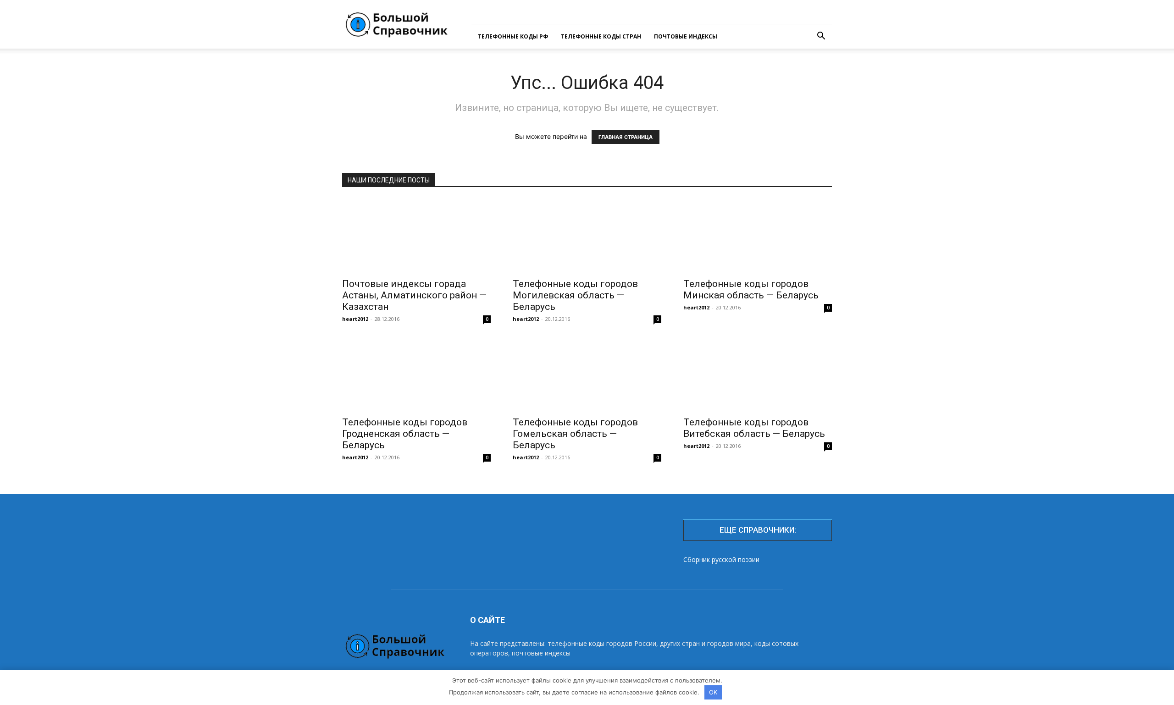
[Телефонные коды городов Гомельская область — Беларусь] (587, 374)
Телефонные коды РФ (513, 36)
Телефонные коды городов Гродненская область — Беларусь (404, 434)
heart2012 (355, 318)
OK (713, 692)
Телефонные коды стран (601, 36)
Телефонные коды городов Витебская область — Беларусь (754, 428)
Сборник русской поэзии (721, 559)
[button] (821, 37)
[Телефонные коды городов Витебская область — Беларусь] (757, 374)
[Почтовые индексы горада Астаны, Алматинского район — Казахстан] (416, 235)
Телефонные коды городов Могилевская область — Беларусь (575, 295)
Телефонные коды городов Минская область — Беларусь (751, 289)
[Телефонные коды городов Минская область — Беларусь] (757, 235)
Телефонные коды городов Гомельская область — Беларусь (575, 434)
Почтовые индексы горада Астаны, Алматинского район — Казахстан (414, 295)
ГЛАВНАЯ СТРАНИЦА (625, 137)
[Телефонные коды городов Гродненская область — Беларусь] (416, 374)
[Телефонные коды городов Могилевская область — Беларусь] (587, 235)
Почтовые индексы (685, 36)
